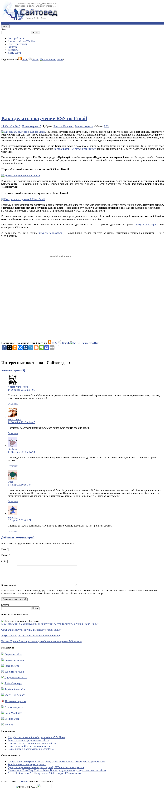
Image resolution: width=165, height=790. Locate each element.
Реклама (12, 47)
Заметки (9, 724)
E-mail (5, 555)
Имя (4, 549)
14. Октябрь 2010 (10, 126)
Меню (5, 26)
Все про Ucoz (12, 718)
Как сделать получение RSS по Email (44, 118)
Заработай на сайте (15, 689)
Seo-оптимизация (14, 671)
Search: (5, 29)
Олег (10, 481)
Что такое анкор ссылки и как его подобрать (32, 743)
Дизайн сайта (12, 665)
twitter (60, 59)
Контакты (13, 49)
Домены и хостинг (15, 660)
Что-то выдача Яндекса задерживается (29, 746)
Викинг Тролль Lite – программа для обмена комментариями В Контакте (41, 641)
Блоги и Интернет (63, 126)
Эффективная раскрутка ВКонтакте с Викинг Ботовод (31, 635)
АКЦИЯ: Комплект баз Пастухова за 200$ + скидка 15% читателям (44, 773)
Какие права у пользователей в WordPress (30, 749)
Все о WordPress (13, 713)
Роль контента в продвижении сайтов (28, 740)
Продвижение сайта (16, 677)
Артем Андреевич (18, 386)
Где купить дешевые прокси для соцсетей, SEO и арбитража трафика (46, 767)
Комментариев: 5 (31, 126)
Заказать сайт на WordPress (22, 41)
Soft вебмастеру (13, 683)
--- (2, 778)
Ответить (13, 403)
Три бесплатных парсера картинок (27, 764)
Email (35, 59)
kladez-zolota (14, 419)
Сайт (4, 561)
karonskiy (13, 517)
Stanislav (12, 449)
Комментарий (8, 585)
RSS (24, 59)
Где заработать (16, 38)
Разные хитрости (84, 126)
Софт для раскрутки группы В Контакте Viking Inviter (30, 629)
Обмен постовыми (18, 44)
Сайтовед (23, 781)
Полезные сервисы (15, 701)
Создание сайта (13, 654)
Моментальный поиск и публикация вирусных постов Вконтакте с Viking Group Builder (49, 624)
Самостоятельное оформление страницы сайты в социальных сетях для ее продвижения (56, 761)
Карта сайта (14, 52)
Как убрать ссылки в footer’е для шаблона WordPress (36, 737)
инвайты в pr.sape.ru (50, 233)
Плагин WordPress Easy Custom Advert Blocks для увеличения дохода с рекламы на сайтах (57, 770)
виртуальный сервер (146, 224)
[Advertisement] (82, 86)
